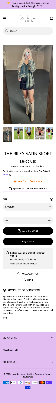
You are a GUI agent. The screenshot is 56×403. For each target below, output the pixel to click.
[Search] (5, 31)
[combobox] (28, 31)
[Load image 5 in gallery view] (50, 133)
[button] (51, 18)
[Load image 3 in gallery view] (29, 133)
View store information (23, 263)
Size (5, 199)
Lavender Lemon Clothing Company (27, 374)
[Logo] (28, 18)
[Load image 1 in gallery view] (7, 134)
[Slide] (51, 199)
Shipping (15, 166)
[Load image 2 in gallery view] (18, 133)
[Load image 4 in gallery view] (40, 133)
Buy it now (28, 241)
